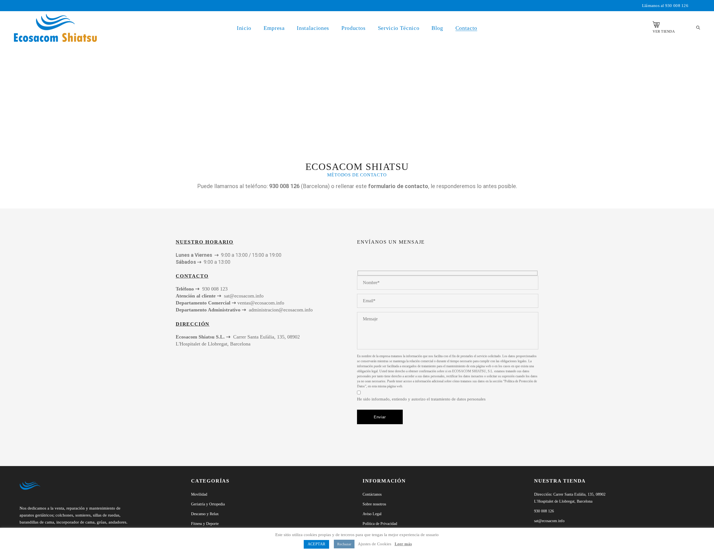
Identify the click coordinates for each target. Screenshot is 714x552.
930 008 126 (676, 5)
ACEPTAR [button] (316, 544)
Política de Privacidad (380, 524)
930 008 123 (215, 289)
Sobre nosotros (374, 504)
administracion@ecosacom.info (281, 310)
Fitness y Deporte (205, 524)
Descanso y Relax (205, 514)
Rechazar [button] (344, 544)
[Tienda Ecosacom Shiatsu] (656, 24)
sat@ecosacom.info (244, 296)
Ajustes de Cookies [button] (374, 544)
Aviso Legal (372, 514)
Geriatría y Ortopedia (208, 504)
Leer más (403, 544)
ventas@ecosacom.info (260, 303)
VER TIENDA (664, 31)
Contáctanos (372, 494)
